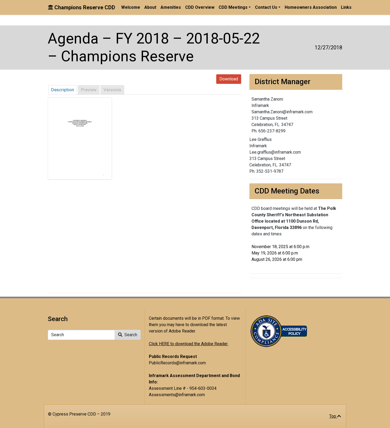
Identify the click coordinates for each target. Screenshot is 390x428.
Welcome (130, 7)
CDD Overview (199, 7)
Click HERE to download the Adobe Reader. (188, 343)
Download (228, 78)
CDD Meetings (233, 7)
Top (333, 416)
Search (130, 334)
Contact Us (266, 7)
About (150, 7)
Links (346, 7)
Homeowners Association (311, 7)
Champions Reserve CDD (84, 7)
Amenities (171, 7)
